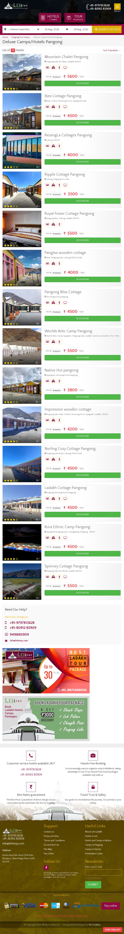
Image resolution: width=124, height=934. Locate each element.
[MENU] (117, 6)
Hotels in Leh (91, 836)
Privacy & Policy (51, 836)
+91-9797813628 (99, 5)
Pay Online (49, 853)
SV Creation (94, 924)
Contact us (49, 832)
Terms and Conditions (54, 840)
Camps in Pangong (94, 845)
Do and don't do (51, 845)
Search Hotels (109, 29)
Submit (93, 884)
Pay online (110, 905)
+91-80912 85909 (100, 9)
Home (5, 37)
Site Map (48, 849)
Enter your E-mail (93, 867)
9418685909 (19, 635)
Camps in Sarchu (93, 849)
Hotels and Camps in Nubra (98, 840)
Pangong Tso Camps (21, 37)
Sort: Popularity (110, 50)
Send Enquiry (112, 930)
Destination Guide (94, 853)
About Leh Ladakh (93, 832)
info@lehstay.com (19, 640)
